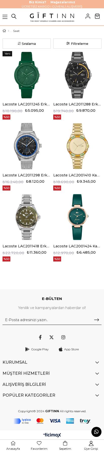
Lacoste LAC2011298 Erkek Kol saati (27, 175)
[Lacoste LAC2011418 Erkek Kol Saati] (27, 217)
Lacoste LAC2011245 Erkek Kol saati (27, 104)
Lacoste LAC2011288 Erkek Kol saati (77, 104)
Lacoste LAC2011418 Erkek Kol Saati (27, 246)
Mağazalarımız (62, 2)
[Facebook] (40, 337)
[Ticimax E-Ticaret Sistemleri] (52, 435)
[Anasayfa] (8, 31)
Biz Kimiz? (37, 2)
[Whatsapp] (96, 432)
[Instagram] (63, 337)
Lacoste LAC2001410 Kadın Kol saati (77, 175)
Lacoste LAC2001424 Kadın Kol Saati (77, 246)
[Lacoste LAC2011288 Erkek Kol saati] (77, 75)
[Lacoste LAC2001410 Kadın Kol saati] (77, 146)
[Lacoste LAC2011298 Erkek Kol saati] (27, 146)
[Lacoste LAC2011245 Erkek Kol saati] (27, 75)
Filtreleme (79, 44)
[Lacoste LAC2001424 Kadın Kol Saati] (77, 217)
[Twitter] (51, 337)
